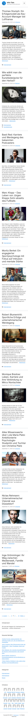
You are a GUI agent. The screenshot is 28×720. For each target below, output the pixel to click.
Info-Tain (10, 3)
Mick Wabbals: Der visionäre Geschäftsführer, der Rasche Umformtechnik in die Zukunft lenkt (14, 651)
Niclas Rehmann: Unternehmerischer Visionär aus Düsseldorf (12, 499)
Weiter (22, 616)
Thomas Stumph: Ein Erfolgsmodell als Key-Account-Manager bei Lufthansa (14, 15)
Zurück (4, 616)
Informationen (7, 125)
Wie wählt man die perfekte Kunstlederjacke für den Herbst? (12, 76)
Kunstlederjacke (8, 127)
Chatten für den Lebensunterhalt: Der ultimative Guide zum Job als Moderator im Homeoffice (13, 640)
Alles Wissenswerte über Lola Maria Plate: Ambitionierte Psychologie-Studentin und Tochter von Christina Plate (14, 439)
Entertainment (7, 64)
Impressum (16, 715)
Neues (3, 677)
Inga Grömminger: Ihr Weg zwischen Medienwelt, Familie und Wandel (13, 559)
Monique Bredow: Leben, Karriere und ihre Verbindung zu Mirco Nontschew (12, 378)
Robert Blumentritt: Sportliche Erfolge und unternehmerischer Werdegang (14, 318)
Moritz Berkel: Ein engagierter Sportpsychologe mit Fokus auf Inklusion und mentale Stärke (13, 256)
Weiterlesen (5, 60)
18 (19, 616)
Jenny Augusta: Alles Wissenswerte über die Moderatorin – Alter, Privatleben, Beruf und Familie (13, 646)
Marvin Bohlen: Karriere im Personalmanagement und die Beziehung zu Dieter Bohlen (13, 657)
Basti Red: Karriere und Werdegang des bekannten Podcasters (12, 138)
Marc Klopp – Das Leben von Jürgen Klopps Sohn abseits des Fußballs (13, 196)
